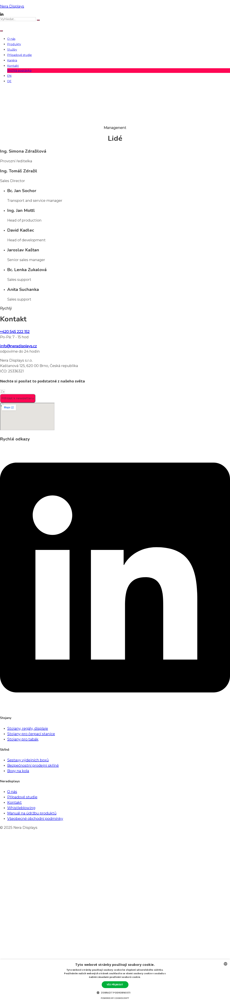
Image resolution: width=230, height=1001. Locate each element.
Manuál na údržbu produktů (31, 813)
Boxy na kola (18, 771)
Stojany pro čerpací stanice (31, 734)
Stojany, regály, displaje (27, 728)
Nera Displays (12, 6)
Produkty (14, 44)
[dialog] (115, 980)
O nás (11, 39)
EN (9, 76)
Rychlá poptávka (19, 70)
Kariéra (12, 60)
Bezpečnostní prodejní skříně (33, 765)
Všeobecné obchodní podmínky (35, 818)
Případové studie (19, 55)
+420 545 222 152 (15, 331)
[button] (114, 992)
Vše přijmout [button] (115, 984)
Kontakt (13, 66)
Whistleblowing (21, 808)
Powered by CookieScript (115, 998)
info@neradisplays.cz (18, 346)
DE (9, 81)
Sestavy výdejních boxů (28, 760)
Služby (12, 49)
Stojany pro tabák (22, 739)
